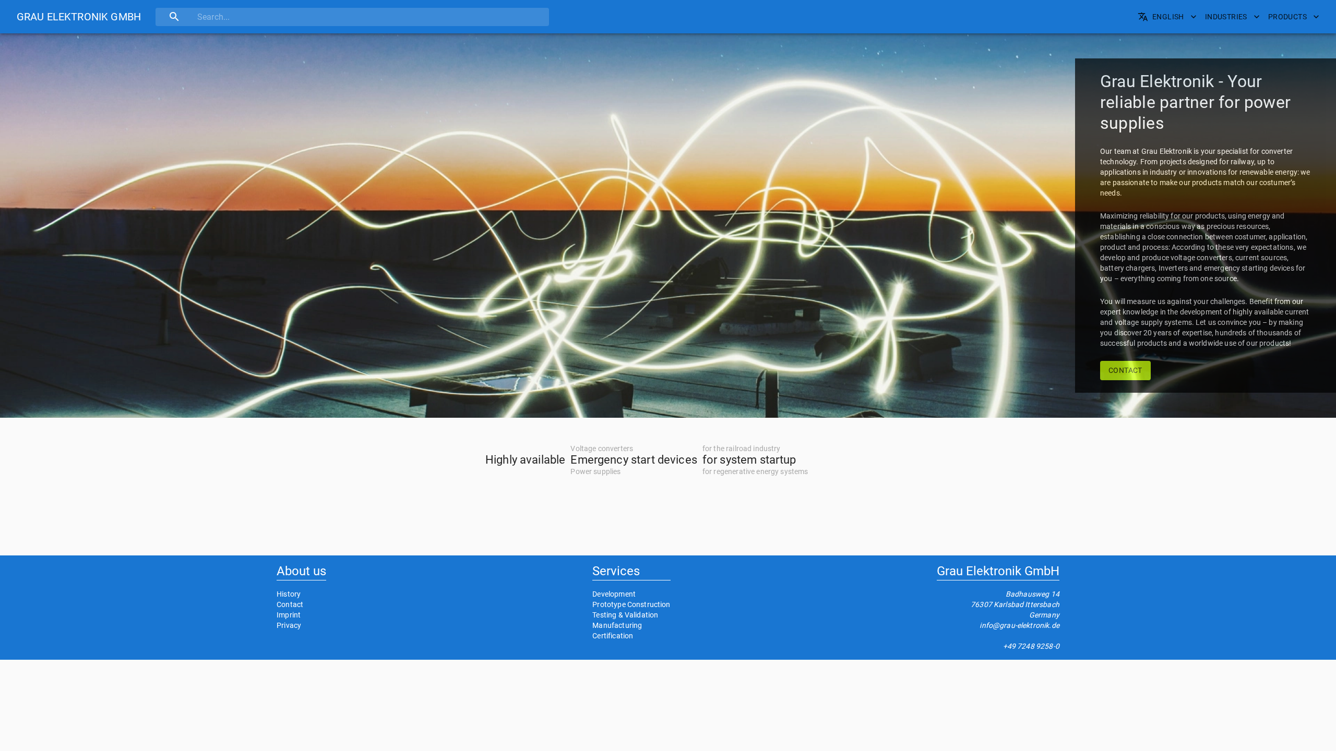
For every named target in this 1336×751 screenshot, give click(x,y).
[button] (79, 16)
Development (614, 594)
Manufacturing (617, 625)
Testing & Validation (625, 615)
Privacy (289, 625)
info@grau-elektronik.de (1019, 625)
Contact (290, 604)
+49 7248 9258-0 (1031, 646)
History (289, 594)
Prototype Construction (631, 604)
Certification (612, 636)
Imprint (289, 615)
